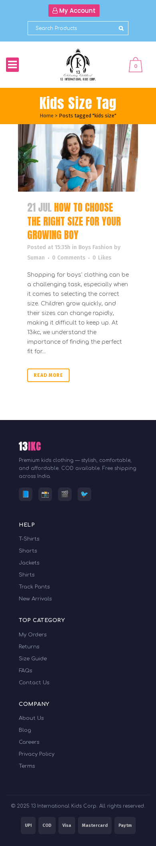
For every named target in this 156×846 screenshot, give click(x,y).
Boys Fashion (95, 247)
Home (47, 116)
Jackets (29, 563)
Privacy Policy (36, 754)
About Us (31, 718)
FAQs (25, 671)
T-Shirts (29, 539)
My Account (77, 10)
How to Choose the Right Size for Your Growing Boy (74, 221)
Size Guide (33, 659)
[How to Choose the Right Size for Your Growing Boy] (78, 158)
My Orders (32, 635)
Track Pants (34, 587)
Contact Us (34, 683)
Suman (36, 257)
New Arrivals (35, 599)
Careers (29, 742)
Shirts (26, 575)
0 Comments (68, 257)
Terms (27, 766)
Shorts (28, 551)
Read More (48, 375)
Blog (25, 730)
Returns (29, 647)
